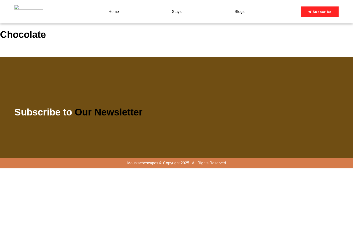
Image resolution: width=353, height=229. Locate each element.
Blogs (239, 12)
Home (114, 12)
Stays (177, 12)
